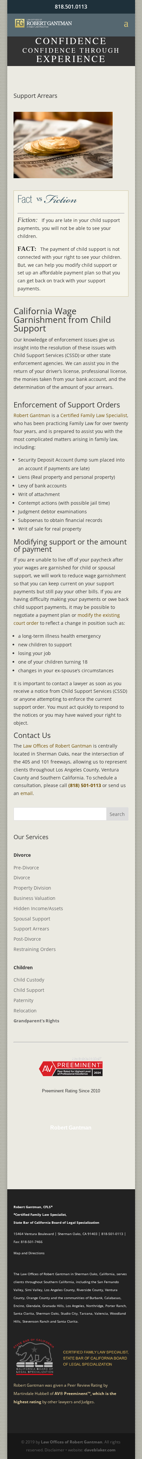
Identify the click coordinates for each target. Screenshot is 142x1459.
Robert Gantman (32, 415)
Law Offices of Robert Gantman (57, 746)
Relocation (25, 1010)
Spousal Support (32, 918)
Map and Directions (29, 1253)
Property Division (32, 888)
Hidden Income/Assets (38, 908)
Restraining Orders (35, 949)
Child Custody (29, 980)
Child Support (29, 990)
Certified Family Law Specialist (93, 415)
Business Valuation (34, 898)
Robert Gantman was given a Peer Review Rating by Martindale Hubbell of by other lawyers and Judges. (65, 1393)
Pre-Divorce (26, 867)
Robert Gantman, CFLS (32, 1206)
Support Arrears (31, 928)
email (26, 793)
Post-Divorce (27, 939)
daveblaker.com (100, 1450)
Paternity (23, 1000)
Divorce (22, 877)
